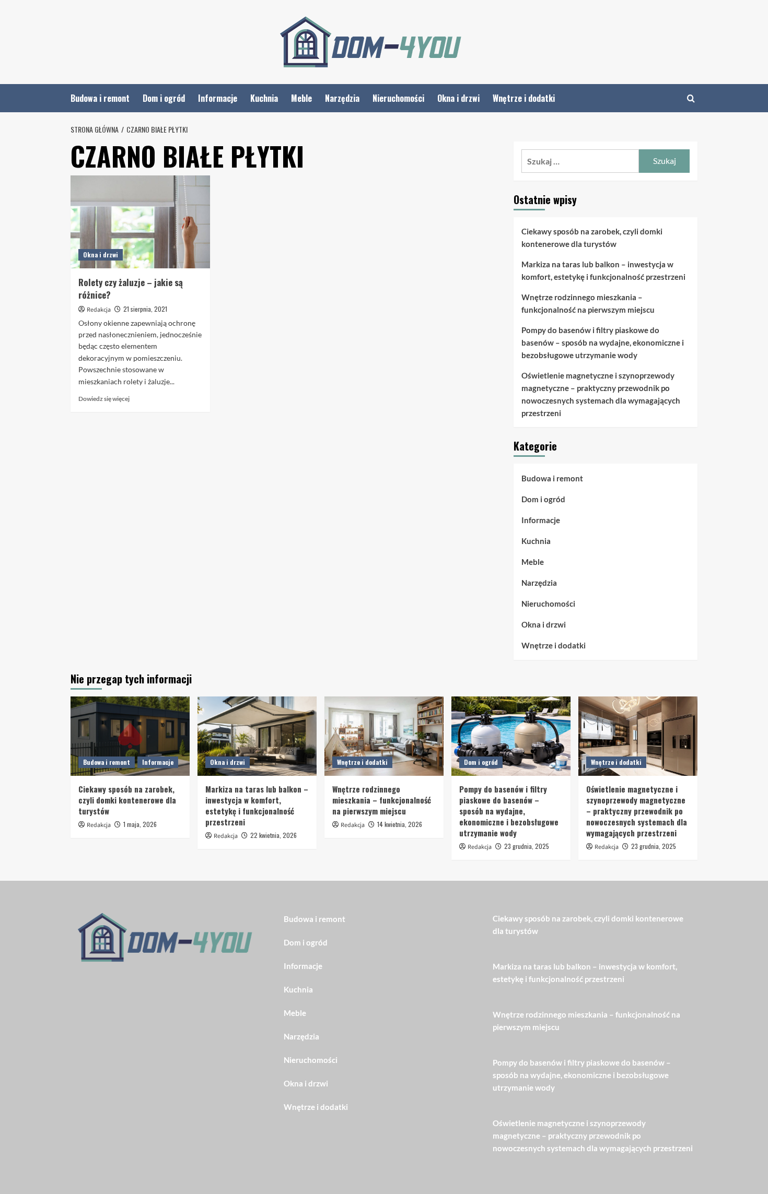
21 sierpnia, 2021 (145, 308)
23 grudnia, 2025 (526, 846)
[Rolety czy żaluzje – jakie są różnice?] (140, 221)
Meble (301, 98)
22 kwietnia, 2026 (273, 835)
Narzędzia (342, 98)
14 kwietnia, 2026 (399, 824)
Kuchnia (264, 98)
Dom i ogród (164, 98)
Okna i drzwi (458, 98)
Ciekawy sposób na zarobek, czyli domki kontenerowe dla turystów (591, 238)
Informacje (217, 98)
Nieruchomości (398, 98)
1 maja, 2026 (140, 824)
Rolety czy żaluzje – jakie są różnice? (130, 288)
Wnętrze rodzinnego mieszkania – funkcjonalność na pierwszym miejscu (588, 303)
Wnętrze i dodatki (524, 98)
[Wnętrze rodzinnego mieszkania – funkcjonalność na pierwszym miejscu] (384, 736)
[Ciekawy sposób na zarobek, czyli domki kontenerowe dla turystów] (130, 736)
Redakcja (99, 309)
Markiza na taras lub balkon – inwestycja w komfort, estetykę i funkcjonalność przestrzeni (603, 270)
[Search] (690, 98)
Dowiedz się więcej (104, 399)
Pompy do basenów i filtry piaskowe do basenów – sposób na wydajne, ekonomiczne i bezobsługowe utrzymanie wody (602, 342)
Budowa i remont (100, 98)
